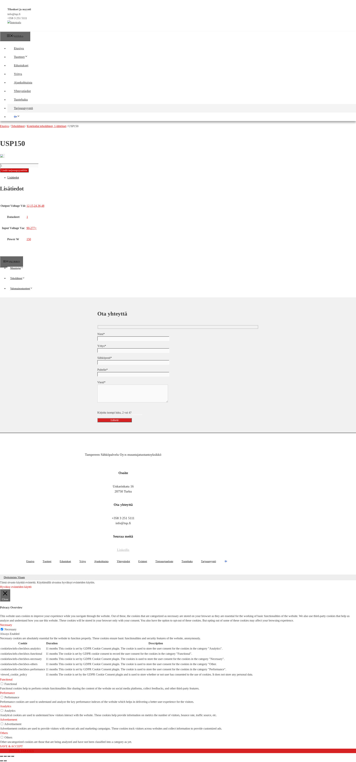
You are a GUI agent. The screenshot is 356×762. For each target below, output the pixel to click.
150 (29, 239)
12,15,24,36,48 (35, 205)
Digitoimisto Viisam (14, 577)
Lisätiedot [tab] (13, 177)
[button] (29, 57)
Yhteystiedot (22, 91)
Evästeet (142, 561)
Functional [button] (6, 679)
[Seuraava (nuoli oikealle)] (5, 760)
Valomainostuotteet (20, 288)
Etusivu (19, 48)
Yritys (18, 74)
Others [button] (4, 733)
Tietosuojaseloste (164, 561)
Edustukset (21, 65)
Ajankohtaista (23, 82)
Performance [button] (7, 692)
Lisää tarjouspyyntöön (14, 170)
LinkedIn (123, 550)
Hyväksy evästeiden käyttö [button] (16, 586)
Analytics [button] (5, 706)
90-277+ (32, 228)
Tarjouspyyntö (23, 108)
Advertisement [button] (8, 719)
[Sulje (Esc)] (12, 756)
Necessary (10, 629)
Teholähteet (16, 278)
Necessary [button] (6, 624)
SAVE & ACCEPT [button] (11, 746)
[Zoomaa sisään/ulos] (1, 756)
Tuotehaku (21, 99)
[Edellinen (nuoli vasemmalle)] (1, 760)
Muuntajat (15, 268)
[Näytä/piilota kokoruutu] (5, 756)
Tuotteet (19, 57)
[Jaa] (8, 756)
